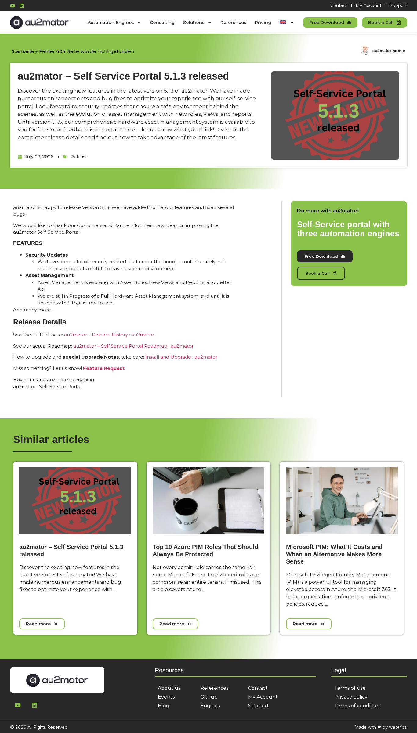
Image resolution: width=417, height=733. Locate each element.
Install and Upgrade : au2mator (181, 357)
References (233, 22)
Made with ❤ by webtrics (381, 727)
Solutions (194, 22)
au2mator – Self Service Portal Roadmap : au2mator (133, 346)
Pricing (263, 22)
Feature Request (104, 368)
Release (79, 156)
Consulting (162, 22)
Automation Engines (111, 22)
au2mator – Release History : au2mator (109, 335)
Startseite (23, 51)
